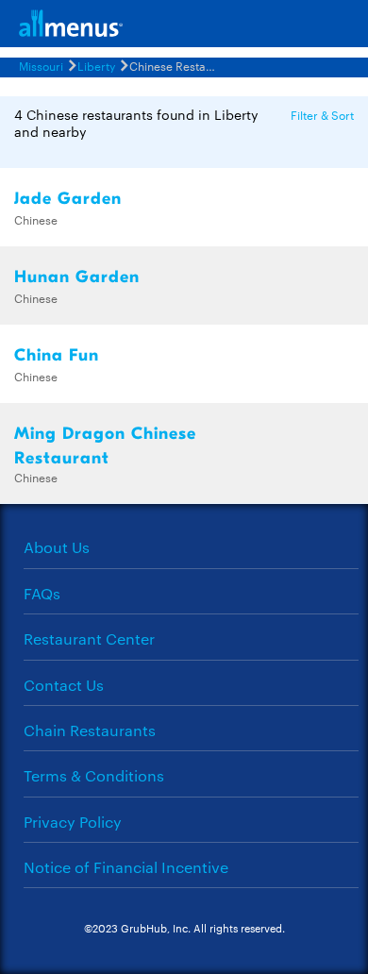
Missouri (41, 65)
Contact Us (64, 685)
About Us (57, 547)
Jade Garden (68, 199)
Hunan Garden (77, 277)
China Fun (56, 355)
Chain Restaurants (90, 730)
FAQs (42, 593)
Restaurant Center (89, 638)
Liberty (96, 65)
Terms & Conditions (94, 775)
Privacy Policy (73, 821)
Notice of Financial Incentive (126, 867)
